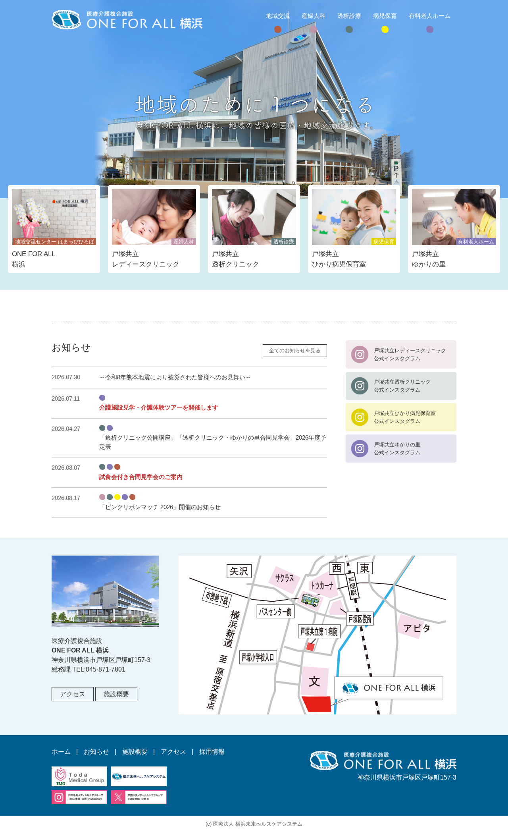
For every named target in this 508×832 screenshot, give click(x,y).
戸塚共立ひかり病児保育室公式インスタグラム (405, 417)
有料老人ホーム (429, 15)
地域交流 (278, 15)
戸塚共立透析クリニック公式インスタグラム (402, 386)
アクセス (72, 694)
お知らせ (96, 751)
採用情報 (212, 751)
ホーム (61, 751)
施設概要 (116, 694)
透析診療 (349, 15)
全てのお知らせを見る (295, 350)
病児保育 (385, 15)
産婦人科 (313, 15)
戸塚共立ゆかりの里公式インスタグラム (397, 449)
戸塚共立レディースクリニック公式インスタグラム (410, 354)
